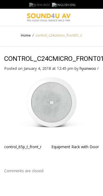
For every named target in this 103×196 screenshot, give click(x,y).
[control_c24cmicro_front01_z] (51, 101)
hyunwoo (88, 68)
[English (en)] (63, 4)
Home (26, 35)
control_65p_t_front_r (22, 146)
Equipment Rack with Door (75, 146)
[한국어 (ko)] (39, 4)
